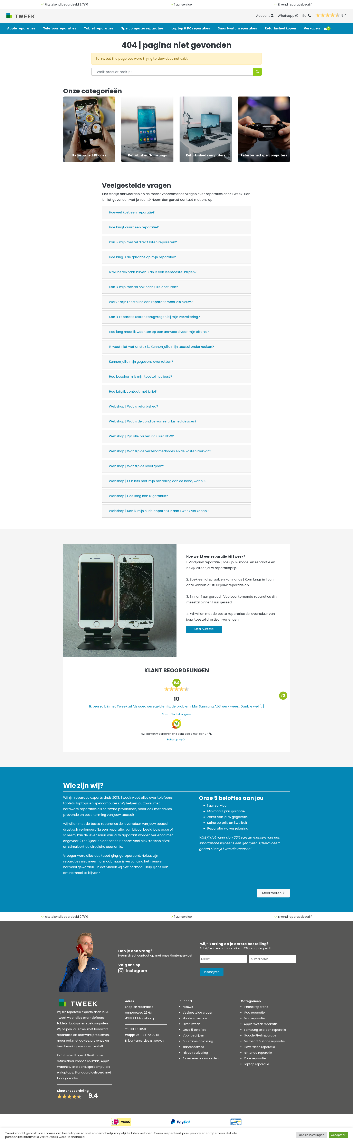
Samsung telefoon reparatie (265, 1030)
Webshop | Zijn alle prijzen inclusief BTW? (141, 436)
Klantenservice (193, 1047)
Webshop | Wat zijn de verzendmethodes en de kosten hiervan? (160, 451)
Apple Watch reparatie (261, 1024)
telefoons (79, 1067)
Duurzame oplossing (198, 1041)
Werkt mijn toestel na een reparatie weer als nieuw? (151, 302)
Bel (305, 15)
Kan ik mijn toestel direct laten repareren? (143, 242)
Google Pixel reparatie (260, 1035)
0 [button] (328, 28)
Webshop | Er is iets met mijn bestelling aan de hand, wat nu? (157, 481)
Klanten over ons (195, 1018)
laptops (67, 1072)
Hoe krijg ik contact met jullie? (133, 391)
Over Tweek (191, 1024)
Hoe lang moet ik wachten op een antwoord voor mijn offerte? (159, 331)
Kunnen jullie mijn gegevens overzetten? (141, 361)
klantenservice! (181, 955)
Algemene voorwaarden (201, 1058)
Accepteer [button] (338, 1135)
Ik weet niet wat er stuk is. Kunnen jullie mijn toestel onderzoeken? (161, 346)
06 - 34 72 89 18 (147, 1035)
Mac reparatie (254, 1018)
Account (263, 15)
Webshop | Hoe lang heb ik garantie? (138, 496)
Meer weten (272, 893)
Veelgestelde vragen (198, 1013)
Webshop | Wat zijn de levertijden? (136, 466)
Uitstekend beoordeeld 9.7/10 (66, 4)
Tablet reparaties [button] (98, 28)
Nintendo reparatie (258, 1053)
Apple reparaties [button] (21, 28)
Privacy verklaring (195, 1053)
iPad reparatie (254, 1013)
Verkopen (312, 28)
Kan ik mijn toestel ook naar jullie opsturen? (143, 287)
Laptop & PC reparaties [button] (190, 28)
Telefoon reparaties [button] (59, 28)
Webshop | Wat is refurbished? (133, 406)
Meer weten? (204, 629)
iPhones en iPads (87, 1061)
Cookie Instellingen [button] (311, 1135)
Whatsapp (286, 15)
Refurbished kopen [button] (280, 28)
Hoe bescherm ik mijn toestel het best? (140, 376)
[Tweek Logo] (25, 15)
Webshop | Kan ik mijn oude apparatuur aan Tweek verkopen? (159, 511)
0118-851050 (137, 1029)
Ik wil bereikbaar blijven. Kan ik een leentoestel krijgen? (153, 272)
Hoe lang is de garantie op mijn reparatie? (142, 257)
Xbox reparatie (255, 1058)
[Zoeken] (257, 72)
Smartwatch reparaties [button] (237, 28)
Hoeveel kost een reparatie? (132, 212)
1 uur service (183, 4)
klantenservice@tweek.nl (146, 1041)
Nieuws (188, 1007)
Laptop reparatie (256, 1064)
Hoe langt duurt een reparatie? (134, 227)
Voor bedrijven (193, 1035)
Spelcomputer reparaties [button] (142, 28)
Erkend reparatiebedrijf (295, 4)
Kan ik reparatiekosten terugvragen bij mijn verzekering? (154, 316)
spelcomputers (98, 1067)
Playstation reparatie (259, 1047)
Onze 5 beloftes (194, 1030)
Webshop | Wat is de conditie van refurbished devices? (153, 421)
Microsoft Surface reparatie (264, 1041)
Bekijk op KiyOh (176, 739)
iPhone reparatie (256, 1007)
